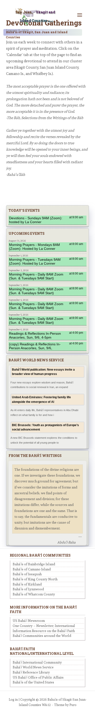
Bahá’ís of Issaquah (27, 574)
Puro (72, 704)
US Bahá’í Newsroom (29, 620)
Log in (13, 699)
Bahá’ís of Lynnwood (28, 589)
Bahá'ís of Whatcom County (34, 594)
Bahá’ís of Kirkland (27, 584)
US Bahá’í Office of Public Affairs (38, 677)
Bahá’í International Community (37, 662)
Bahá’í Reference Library (31, 672)
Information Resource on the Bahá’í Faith (44, 630)
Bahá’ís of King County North (35, 579)
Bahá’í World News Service (33, 667)
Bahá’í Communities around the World (42, 635)
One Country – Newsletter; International (44, 625)
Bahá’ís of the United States (33, 682)
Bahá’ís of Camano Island (32, 569)
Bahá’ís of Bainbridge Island (34, 564)
